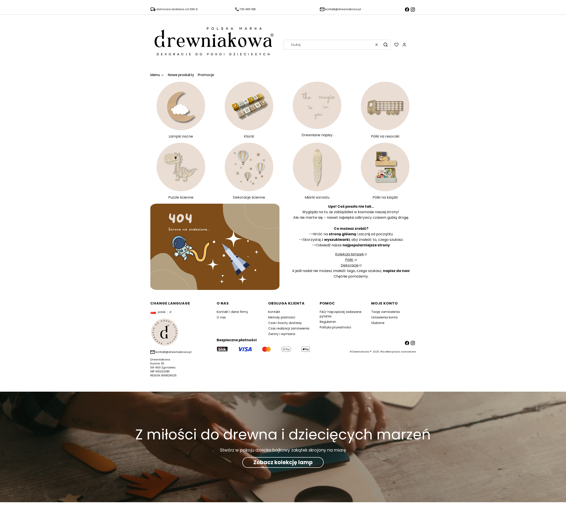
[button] (386, 44)
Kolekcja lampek (349, 254)
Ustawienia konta (384, 317)
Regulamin (328, 322)
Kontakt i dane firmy (232, 312)
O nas (221, 317)
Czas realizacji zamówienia (288, 328)
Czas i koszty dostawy (285, 323)
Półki (349, 259)
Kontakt (274, 312)
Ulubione (377, 323)
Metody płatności (281, 317)
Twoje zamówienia (385, 312)
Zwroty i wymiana (281, 334)
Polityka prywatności (335, 327)
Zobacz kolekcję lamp (283, 462)
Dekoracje (350, 265)
